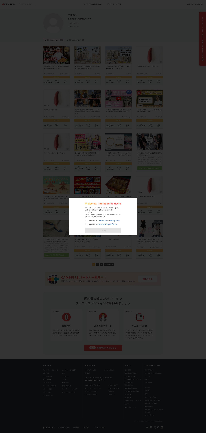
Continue (103, 230)
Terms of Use (102, 221)
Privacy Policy (114, 221)
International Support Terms (107, 224)
